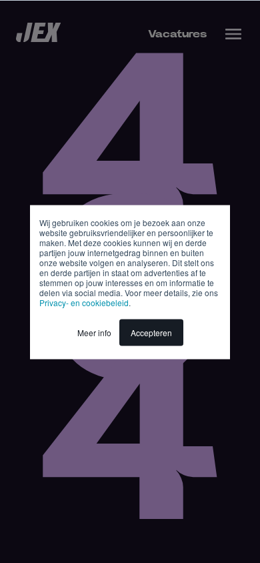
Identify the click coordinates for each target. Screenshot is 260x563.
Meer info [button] (94, 332)
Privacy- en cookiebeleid (84, 302)
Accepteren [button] (151, 332)
